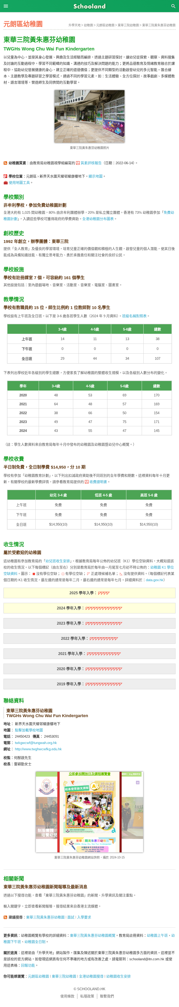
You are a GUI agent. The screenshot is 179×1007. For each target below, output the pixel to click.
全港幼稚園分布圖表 (98, 219)
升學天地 (75, 25)
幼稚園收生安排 (118, 976)
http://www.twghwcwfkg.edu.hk (38, 749)
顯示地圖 (96, 176)
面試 (70, 917)
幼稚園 (88, 25)
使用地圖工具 (19, 183)
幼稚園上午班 (157, 935)
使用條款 (67, 996)
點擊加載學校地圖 (29, 730)
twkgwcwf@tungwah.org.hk (36, 743)
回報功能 (28, 965)
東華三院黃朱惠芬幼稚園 (159, 25)
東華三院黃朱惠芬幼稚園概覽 (92, 935)
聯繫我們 (107, 996)
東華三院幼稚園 (128, 25)
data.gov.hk (154, 580)
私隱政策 (87, 996)
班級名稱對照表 (134, 316)
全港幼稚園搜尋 (91, 976)
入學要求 (84, 917)
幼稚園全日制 (34, 942)
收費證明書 (98, 482)
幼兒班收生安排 (57, 561)
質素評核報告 (91, 163)
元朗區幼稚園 (105, 25)
